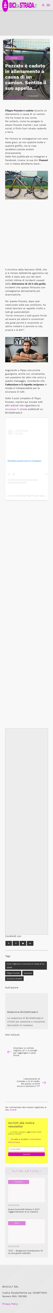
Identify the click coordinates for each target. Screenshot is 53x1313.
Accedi (13, 1110)
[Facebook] (16, 943)
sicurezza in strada (16, 409)
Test (16, 1223)
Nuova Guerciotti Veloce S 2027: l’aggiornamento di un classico (24, 1210)
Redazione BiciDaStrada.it (22, 1011)
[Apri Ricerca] (43, 5)
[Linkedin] (30, 943)
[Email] (23, 943)
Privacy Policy (10, 1304)
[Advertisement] (26, 610)
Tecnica (18, 1182)
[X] (8, 943)
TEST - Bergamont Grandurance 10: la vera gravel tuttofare (25, 1252)
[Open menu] (48, 5)
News (14, 58)
